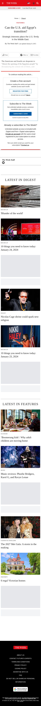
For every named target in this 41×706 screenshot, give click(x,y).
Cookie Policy (20, 668)
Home (16, 18)
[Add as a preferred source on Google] (20, 689)
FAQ (20, 675)
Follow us (25, 55)
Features (20, 23)
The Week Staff (12, 44)
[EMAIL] (4, 162)
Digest (23, 18)
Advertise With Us (20, 672)
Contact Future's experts (20, 658)
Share (6, 55)
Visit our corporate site (29, 698)
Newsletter (35, 55)
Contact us (25, 145)
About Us (20, 655)
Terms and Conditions (20, 662)
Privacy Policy (20, 665)
